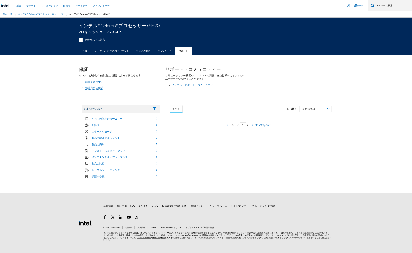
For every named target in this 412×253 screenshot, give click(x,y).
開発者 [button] (66, 5)
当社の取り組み (126, 206)
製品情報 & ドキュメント (106, 138)
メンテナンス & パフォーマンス (110, 157)
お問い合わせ (198, 206)
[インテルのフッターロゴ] (85, 222)
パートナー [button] (82, 5)
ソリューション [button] (49, 5)
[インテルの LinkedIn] (120, 218)
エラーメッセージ (102, 131)
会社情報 (108, 206)
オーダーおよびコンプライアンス (112, 51)
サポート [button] (31, 5)
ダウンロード (164, 51)
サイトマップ (238, 206)
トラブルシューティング (106, 170)
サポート (183, 51)
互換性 (95, 125)
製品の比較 (98, 163)
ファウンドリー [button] (101, 5)
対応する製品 (143, 51)
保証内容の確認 (94, 87)
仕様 (85, 51)
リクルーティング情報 (262, 206)
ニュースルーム (218, 206)
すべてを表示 (263, 125)
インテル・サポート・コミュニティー (193, 85)
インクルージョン (148, 206)
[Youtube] (128, 218)
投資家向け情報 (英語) (174, 206)
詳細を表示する (94, 82)
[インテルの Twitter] (113, 218)
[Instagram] (136, 218)
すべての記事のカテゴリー (107, 118)
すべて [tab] (176, 108)
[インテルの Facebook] (105, 218)
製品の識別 (98, 144)
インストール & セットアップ (108, 150)
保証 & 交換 (98, 176)
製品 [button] (18, 5)
